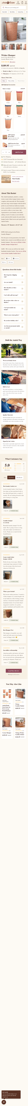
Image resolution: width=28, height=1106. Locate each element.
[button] (13, 29)
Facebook (17, 258)
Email (12, 262)
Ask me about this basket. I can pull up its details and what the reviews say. (10, 1094)
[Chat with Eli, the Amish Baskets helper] (4, 1102)
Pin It (9, 258)
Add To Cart (19, 152)
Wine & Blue (11, 81)
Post (5, 262)
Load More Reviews (13, 671)
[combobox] (15, 8)
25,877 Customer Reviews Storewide (13, 159)
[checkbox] (14, 137)
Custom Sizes (20, 12)
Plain (4, 81)
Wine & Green (21, 81)
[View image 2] (12, 47)
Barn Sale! (4, 12)
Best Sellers (12, 12)
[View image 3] (19, 47)
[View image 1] (4, 47)
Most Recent (19, 477)
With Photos (11, 477)
